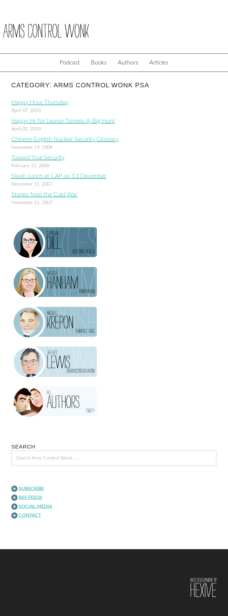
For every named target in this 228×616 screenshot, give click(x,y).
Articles (158, 63)
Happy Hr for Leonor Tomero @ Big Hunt (63, 121)
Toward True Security (37, 158)
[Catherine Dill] (113, 243)
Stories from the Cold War (44, 195)
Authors (128, 63)
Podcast (70, 63)
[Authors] (113, 402)
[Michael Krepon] (113, 322)
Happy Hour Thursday (39, 102)
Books (99, 63)
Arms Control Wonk (114, 31)
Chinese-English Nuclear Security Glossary (65, 139)
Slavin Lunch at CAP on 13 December (58, 176)
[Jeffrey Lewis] (113, 362)
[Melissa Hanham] (113, 282)
